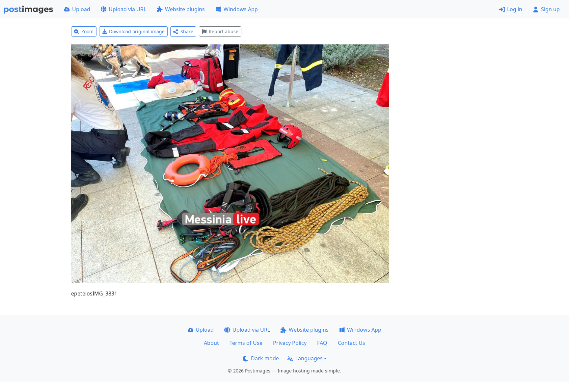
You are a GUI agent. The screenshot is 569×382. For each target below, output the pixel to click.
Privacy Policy (290, 342)
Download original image (137, 31)
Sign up (550, 9)
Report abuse (223, 31)
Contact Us (351, 342)
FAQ (322, 342)
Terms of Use (246, 342)
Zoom (87, 31)
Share (186, 31)
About (211, 342)
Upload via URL (127, 9)
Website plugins (185, 9)
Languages (309, 358)
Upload (81, 9)
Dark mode (265, 358)
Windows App (241, 9)
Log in (514, 9)
